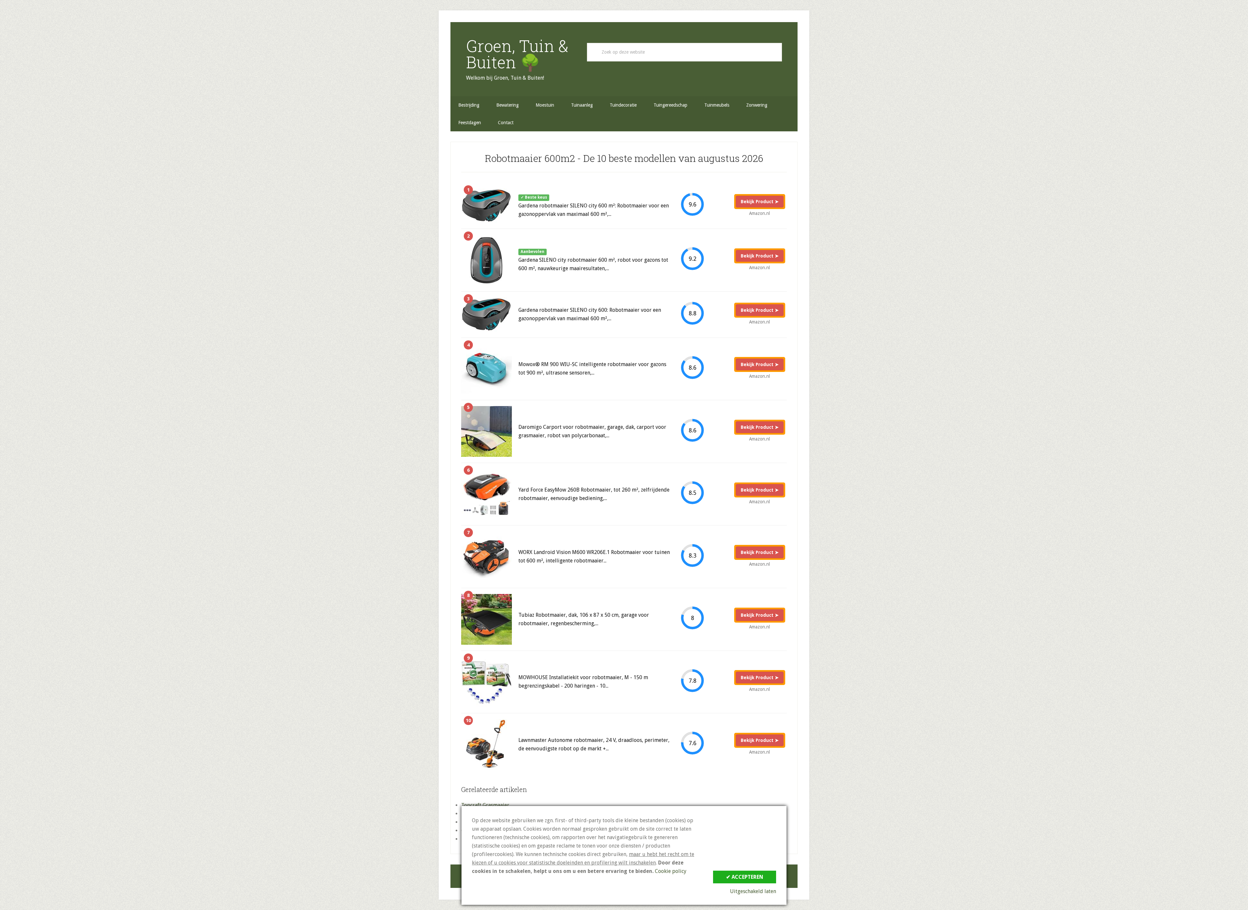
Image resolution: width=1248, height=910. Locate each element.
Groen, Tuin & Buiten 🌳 (517, 54)
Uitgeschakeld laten (753, 891)
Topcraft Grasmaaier (485, 805)
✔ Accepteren (744, 877)
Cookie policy (670, 871)
